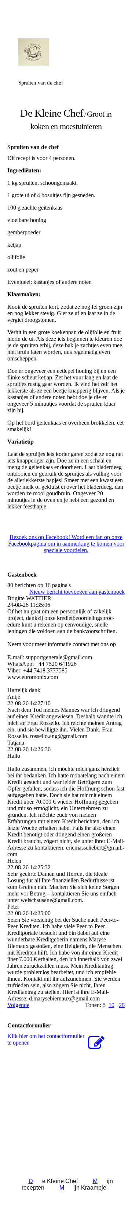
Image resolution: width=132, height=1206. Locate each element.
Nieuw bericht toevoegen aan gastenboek (77, 592)
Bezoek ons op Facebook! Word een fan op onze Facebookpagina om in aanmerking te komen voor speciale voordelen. (66, 543)
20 (122, 1005)
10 (111, 1005)
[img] (66, 52)
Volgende (18, 1005)
